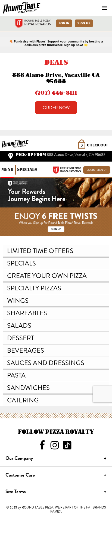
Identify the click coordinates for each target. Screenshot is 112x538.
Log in (64, 23)
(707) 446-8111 (56, 93)
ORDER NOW (56, 108)
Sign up (83, 23)
